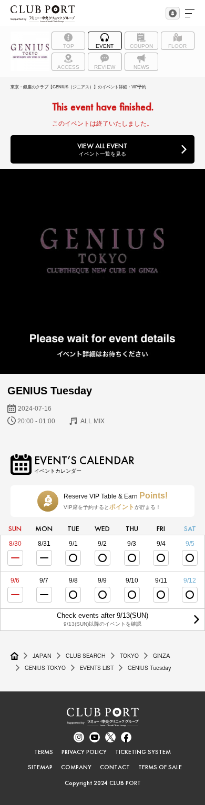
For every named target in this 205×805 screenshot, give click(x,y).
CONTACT (115, 767)
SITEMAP (40, 767)
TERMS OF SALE (160, 767)
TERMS (43, 752)
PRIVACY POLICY (84, 752)
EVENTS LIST (97, 667)
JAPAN (42, 655)
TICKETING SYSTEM (143, 752)
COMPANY (76, 767)
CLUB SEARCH (86, 655)
